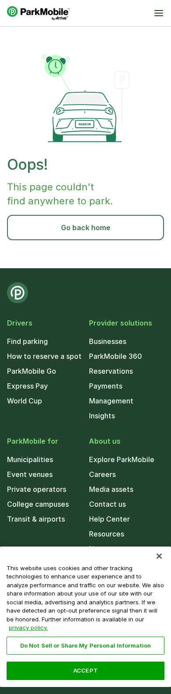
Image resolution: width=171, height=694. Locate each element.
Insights (102, 415)
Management (111, 400)
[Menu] (158, 13)
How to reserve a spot (44, 356)
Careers (102, 474)
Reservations (111, 371)
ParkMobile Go (31, 371)
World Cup (24, 400)
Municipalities (30, 459)
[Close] (159, 556)
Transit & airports (36, 519)
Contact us (107, 504)
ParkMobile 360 (115, 356)
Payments (105, 386)
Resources (106, 533)
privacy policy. (28, 627)
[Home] (38, 13)
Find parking (27, 341)
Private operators (36, 489)
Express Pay (27, 386)
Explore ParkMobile (121, 459)
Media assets (111, 489)
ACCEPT (85, 670)
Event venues (30, 474)
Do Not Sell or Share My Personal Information (85, 645)
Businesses (107, 341)
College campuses (38, 504)
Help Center (109, 519)
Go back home (85, 227)
